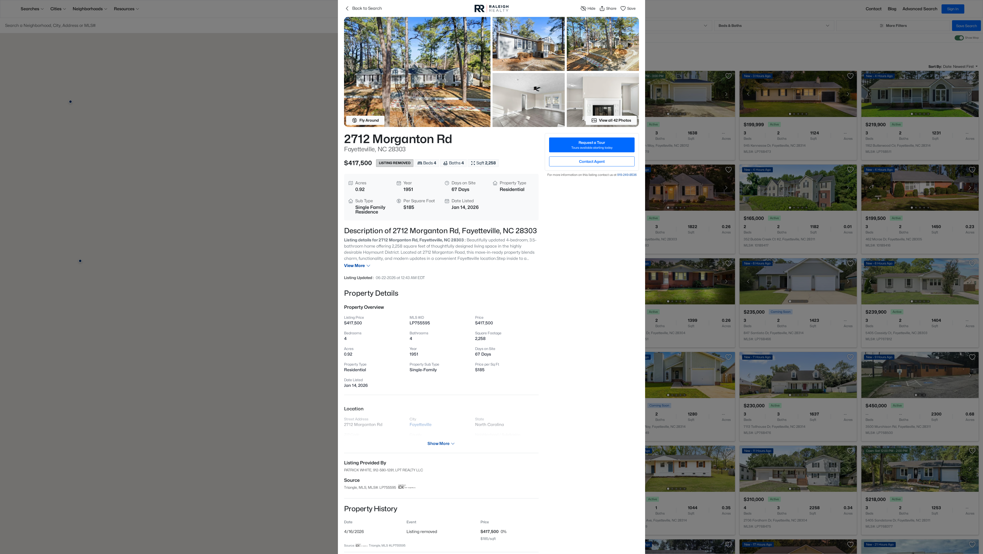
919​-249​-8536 (627, 175)
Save (631, 8)
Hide (591, 8)
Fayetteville (421, 424)
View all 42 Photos (615, 120)
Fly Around (369, 120)
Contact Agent (592, 161)
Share (611, 8)
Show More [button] (439, 443)
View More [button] (354, 265)
